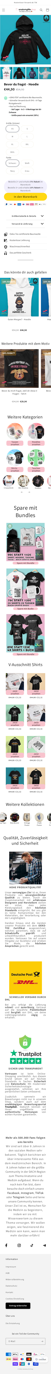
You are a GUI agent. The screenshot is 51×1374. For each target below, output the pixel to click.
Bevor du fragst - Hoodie (21, 84)
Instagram (27, 1193)
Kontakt (9, 1292)
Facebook (13, 1193)
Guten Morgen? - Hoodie (19, 319)
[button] (3, 10)
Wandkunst (14, 823)
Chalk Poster (39, 824)
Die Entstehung (13, 1323)
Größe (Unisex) (13, 123)
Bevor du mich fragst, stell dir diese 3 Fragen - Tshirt (19, 392)
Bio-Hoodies (23, 488)
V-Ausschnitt (8, 488)
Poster (27, 825)
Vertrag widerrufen (18, 1305)
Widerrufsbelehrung (15, 1279)
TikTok (39, 1193)
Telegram (19, 1197)
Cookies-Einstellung (15, 1298)
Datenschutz (11, 1286)
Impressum (11, 1266)
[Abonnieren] (42, 1341)
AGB (7, 1273)
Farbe (8, 158)
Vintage (27, 823)
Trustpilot (11, 1106)
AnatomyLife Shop (28, 1369)
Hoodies (38, 488)
